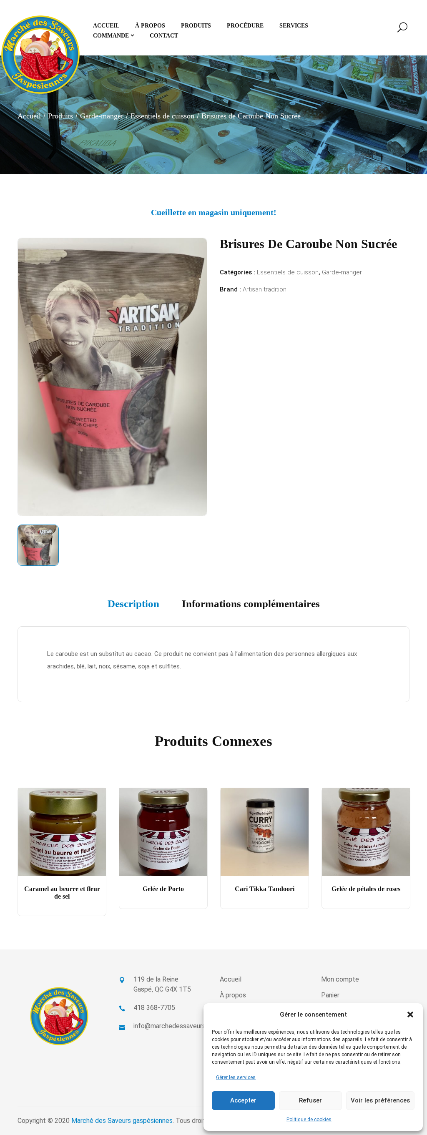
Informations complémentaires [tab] (251, 603)
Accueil (29, 116)
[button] (410, 1014)
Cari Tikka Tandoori (264, 888)
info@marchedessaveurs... (171, 1026)
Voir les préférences (380, 1100)
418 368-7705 (154, 1008)
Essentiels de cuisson (162, 116)
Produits (60, 116)
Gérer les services (236, 1077)
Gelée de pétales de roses (366, 888)
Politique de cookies (309, 1119)
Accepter (243, 1100)
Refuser (310, 1100)
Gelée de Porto (163, 888)
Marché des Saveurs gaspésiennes (122, 1121)
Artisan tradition (264, 289)
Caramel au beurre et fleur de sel (62, 892)
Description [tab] (133, 603)
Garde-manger (101, 116)
